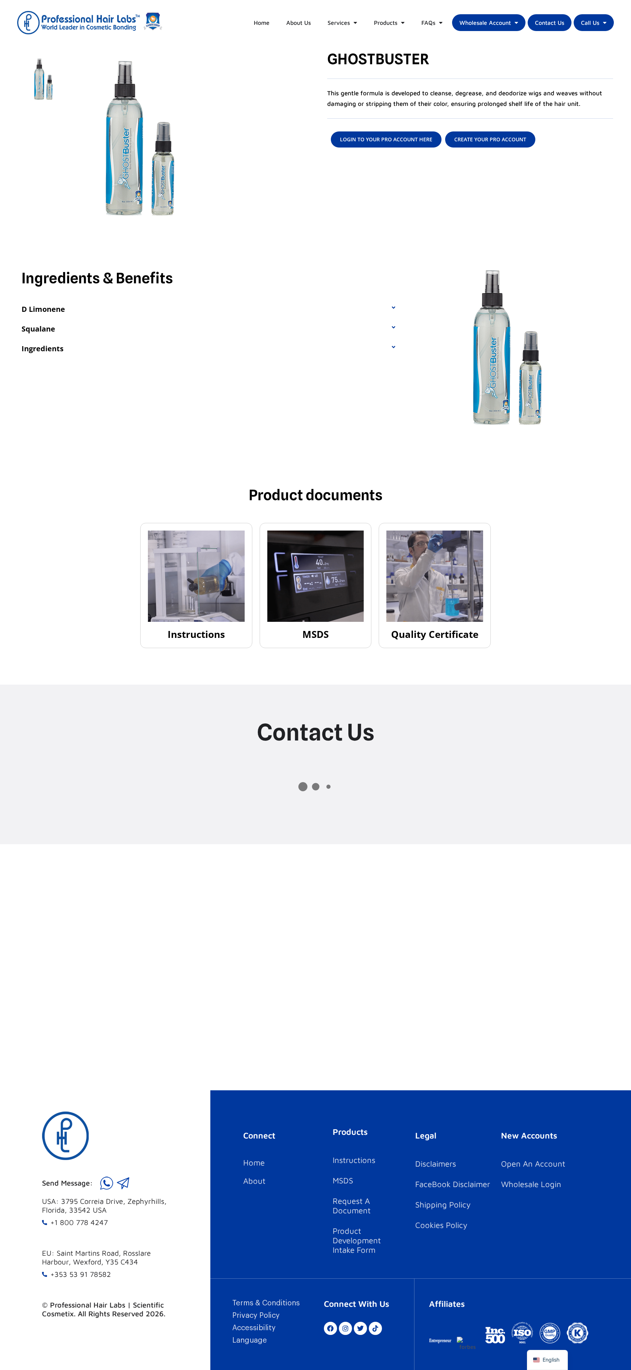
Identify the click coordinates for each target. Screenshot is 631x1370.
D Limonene (43, 309)
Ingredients (43, 348)
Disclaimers (435, 1163)
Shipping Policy (443, 1204)
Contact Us (549, 22)
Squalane (38, 329)
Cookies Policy (441, 1225)
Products (385, 22)
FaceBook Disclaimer (452, 1184)
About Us (298, 22)
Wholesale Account (485, 22)
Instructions (196, 634)
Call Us (590, 22)
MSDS (315, 634)
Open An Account (533, 1163)
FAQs (428, 22)
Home (261, 22)
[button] (208, 309)
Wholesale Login (531, 1184)
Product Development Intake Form (357, 1240)
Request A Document (352, 1205)
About (254, 1181)
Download (196, 575)
